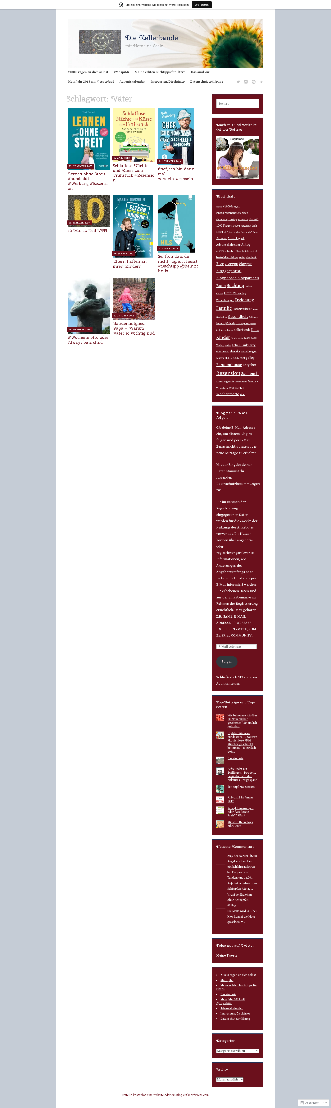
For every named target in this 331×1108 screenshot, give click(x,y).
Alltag (245, 245)
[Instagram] (246, 82)
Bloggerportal (228, 270)
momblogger (248, 351)
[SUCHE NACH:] (237, 103)
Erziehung (244, 299)
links (218, 351)
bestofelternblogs (227, 257)
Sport (219, 381)
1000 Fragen (224, 226)
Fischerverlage (241, 309)
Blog (220, 263)
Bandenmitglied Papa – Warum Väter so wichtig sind (134, 328)
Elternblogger (225, 300)
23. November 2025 (80, 166)
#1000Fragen (231, 206)
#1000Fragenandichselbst (232, 213)
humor (220, 323)
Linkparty (248, 345)
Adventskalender (132, 82)
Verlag (253, 381)
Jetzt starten (202, 4)
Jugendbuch (226, 330)
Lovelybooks (230, 351)
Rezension (228, 373)
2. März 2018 (122, 158)
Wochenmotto (227, 394)
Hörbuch (230, 323)
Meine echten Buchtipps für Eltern (160, 72)
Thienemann (241, 381)
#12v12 (219, 207)
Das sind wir (200, 72)
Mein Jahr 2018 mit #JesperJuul (91, 82)
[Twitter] (238, 82)
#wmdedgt (222, 219)
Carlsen (248, 286)
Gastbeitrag (221, 317)
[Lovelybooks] (261, 82)
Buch (221, 285)
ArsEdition (221, 251)
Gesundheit (238, 316)
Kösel (247, 338)
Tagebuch (229, 381)
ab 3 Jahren (229, 232)
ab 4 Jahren (241, 232)
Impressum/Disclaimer (168, 82)
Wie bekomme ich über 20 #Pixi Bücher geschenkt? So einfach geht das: (242, 721)
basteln (245, 251)
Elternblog (239, 293)
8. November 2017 (170, 161)
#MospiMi (121, 72)
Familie (224, 308)
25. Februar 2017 (79, 223)
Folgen (227, 661)
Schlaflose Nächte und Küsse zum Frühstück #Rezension (133, 173)
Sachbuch (250, 373)
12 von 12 (243, 219)
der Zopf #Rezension (241, 787)
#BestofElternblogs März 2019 (240, 824)
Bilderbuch (251, 257)
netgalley (247, 358)
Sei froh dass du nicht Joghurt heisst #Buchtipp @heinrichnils (178, 263)
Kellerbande (242, 330)
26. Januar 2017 (124, 253)
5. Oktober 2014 (124, 316)
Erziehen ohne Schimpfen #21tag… (239, 900)
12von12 (253, 219)
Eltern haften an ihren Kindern (130, 264)
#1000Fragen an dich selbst (88, 72)
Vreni (231, 895)
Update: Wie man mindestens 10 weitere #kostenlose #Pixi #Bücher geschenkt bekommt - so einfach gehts (242, 743)
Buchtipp (235, 285)
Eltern (228, 293)
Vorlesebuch (222, 388)
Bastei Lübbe (234, 251)
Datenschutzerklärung (206, 82)
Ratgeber (249, 365)
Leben (236, 345)
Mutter (220, 358)
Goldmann (253, 317)
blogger (245, 263)
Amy (230, 856)
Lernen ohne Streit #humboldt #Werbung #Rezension (88, 181)
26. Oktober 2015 (80, 329)
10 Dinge (233, 219)
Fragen (254, 309)
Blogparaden (248, 278)
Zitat (242, 394)
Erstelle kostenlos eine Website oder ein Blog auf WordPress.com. (165, 1095)
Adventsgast (236, 238)
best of (253, 251)
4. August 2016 (168, 248)
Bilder (242, 257)
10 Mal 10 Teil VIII (87, 230)
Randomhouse (229, 364)
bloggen (231, 263)
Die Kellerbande (151, 37)
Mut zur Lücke (232, 358)
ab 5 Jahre (253, 232)
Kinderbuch (237, 338)
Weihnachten (236, 388)
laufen (227, 345)
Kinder (223, 337)
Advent (221, 238)
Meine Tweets (226, 955)
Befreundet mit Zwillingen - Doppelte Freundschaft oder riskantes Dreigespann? (243, 774)
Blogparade (226, 278)
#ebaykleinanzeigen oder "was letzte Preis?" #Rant (240, 811)
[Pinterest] (254, 82)
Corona (219, 293)
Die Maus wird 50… (239, 911)
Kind (255, 329)
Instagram (242, 323)
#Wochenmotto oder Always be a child (88, 340)
